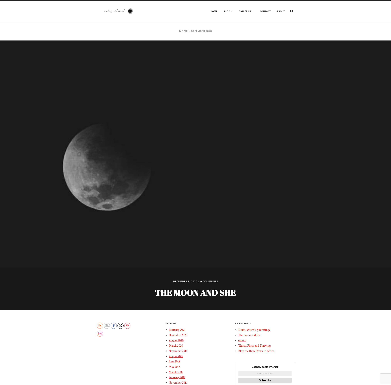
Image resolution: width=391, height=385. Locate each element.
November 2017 (178, 383)
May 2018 (174, 367)
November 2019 (178, 351)
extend (242, 340)
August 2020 (176, 340)
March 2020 (176, 346)
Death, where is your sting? (254, 330)
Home (213, 11)
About (281, 11)
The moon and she (249, 335)
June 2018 (174, 362)
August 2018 (176, 356)
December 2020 (178, 335)
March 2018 (176, 372)
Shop (227, 11)
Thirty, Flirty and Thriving (254, 346)
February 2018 (177, 377)
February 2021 (177, 330)
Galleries (245, 11)
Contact (265, 11)
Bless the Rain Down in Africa (256, 351)
